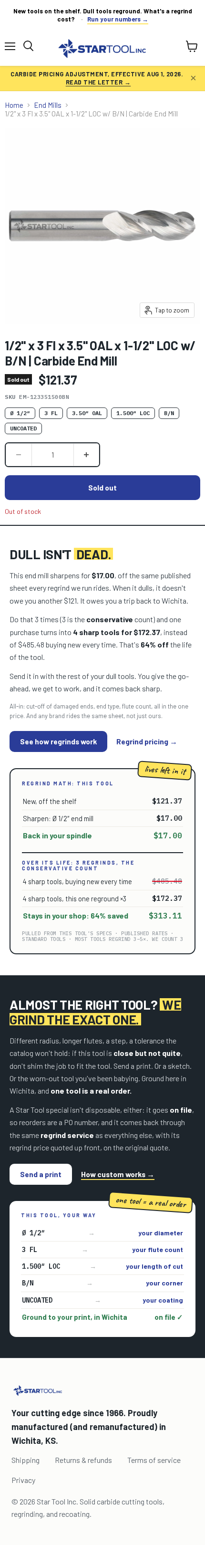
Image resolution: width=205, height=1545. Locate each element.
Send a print (41, 1174)
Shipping (25, 1459)
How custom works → (117, 1174)
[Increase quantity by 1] (87, 454)
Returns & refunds (83, 1459)
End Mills (48, 105)
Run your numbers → (117, 19)
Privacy (23, 1479)
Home (14, 105)
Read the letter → (98, 82)
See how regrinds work (58, 741)
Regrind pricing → (146, 741)
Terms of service (154, 1459)
